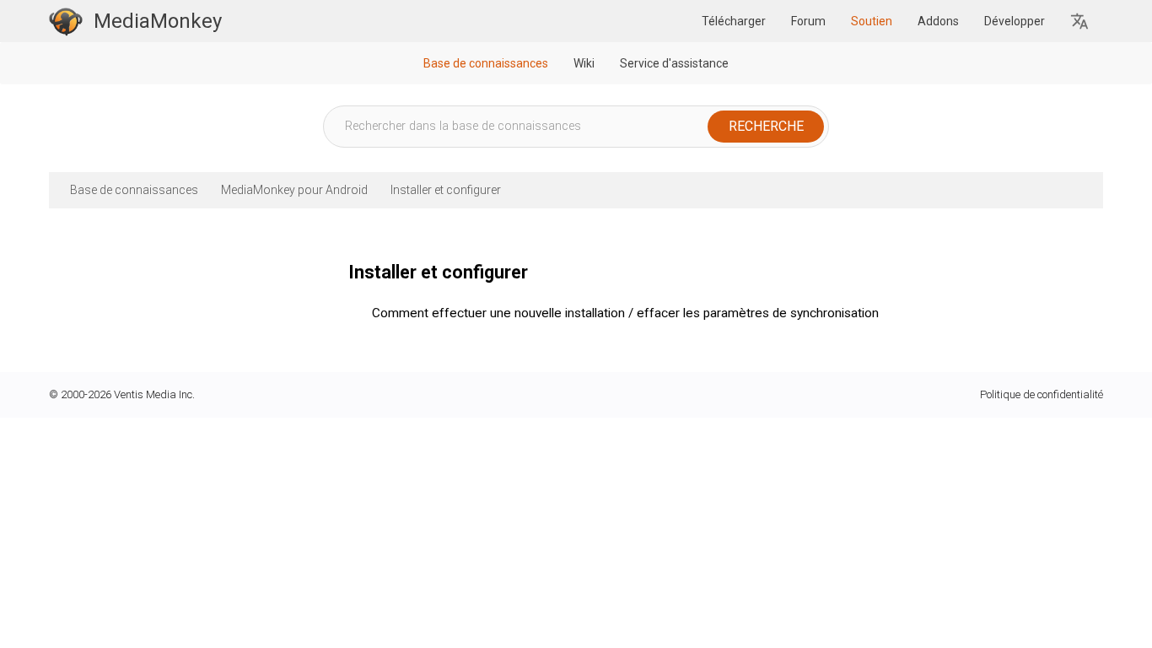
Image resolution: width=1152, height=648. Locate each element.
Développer (1014, 21)
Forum (808, 21)
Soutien (871, 21)
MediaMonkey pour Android (294, 190)
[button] (1080, 21)
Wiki (584, 63)
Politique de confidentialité (1041, 394)
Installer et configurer (445, 190)
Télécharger (734, 21)
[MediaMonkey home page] (66, 21)
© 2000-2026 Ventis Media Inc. (122, 394)
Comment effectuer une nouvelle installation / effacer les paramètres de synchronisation (625, 313)
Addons (938, 21)
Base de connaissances (485, 63)
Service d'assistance (674, 63)
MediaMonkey (158, 21)
